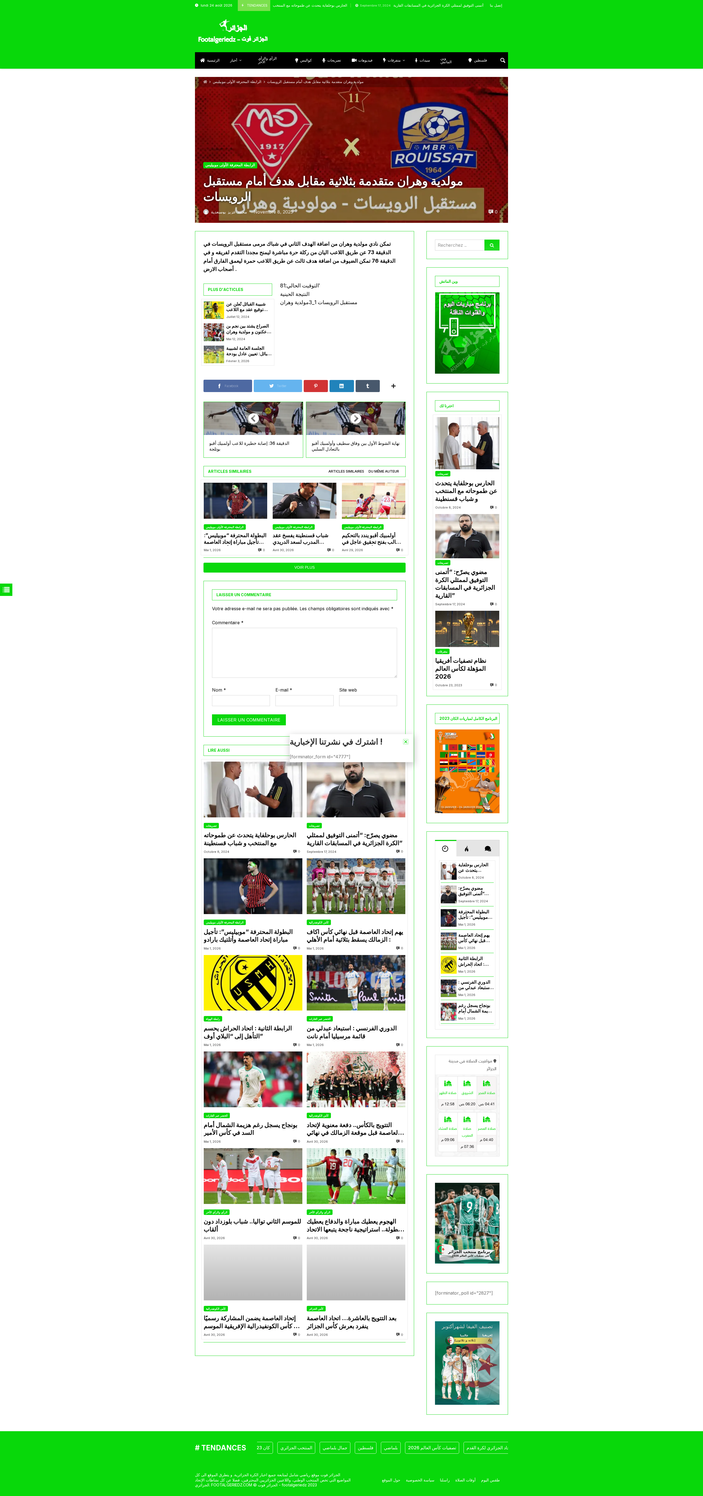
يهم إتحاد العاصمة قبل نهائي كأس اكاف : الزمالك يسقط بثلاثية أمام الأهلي (355, 935)
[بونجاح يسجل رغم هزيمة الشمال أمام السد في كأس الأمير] (253, 1079)
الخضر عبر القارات (320, 1018)
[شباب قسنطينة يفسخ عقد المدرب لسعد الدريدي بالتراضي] (304, 501)
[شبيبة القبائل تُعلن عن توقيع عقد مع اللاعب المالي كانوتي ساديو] (214, 310)
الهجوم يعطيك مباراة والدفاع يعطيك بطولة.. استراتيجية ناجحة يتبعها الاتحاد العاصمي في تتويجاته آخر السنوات (353, 1225)
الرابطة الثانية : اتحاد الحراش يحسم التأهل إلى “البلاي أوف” (248, 1032)
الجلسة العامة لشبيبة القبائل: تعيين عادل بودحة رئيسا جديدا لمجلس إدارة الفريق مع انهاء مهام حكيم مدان (249, 351)
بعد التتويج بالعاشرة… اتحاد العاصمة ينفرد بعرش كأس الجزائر (352, 1322)
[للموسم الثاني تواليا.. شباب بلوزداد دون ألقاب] (253, 1176)
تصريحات (211, 825)
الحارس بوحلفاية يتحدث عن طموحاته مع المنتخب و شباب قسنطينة (250, 838)
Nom (219, 690)
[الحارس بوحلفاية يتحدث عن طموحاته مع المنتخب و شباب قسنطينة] (253, 789)
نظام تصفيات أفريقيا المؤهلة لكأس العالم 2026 (460, 668)
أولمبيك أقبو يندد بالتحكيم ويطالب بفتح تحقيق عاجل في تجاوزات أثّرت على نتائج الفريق (373, 539)
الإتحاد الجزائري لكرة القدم (452, 1447)
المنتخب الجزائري (258, 1447)
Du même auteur (384, 471)
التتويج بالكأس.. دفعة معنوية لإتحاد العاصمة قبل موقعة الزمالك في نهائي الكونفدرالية (353, 1129)
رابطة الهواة (213, 1018)
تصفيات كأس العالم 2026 (394, 1447)
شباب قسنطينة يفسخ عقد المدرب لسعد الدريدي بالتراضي (300, 539)
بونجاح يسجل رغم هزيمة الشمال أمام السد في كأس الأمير (250, 1128)
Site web (348, 690)
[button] (406, 742)
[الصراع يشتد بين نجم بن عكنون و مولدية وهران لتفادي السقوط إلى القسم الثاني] (214, 332)
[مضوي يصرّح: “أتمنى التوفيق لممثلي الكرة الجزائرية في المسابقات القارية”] (356, 789)
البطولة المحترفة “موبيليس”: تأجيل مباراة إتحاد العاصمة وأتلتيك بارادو (235, 539)
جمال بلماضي (296, 1447)
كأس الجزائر (316, 1308)
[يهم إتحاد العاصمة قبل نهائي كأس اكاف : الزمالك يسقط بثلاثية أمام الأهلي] (356, 886)
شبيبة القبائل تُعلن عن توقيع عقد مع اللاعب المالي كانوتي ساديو (246, 307)
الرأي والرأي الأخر (216, 1212)
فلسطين (327, 1447)
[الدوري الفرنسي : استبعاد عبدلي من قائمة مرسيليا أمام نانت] (356, 983)
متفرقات (442, 651)
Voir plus (304, 567)
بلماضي (352, 1447)
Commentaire (228, 622)
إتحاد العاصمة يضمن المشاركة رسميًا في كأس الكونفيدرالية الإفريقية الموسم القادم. (253, 1322)
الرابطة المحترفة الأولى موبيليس (237, 82)
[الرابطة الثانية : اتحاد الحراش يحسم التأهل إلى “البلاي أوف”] (253, 983)
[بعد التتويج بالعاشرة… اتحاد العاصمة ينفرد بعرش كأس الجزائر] (356, 1272)
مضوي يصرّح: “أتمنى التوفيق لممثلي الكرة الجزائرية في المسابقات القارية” (389, 5)
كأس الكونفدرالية (319, 922)
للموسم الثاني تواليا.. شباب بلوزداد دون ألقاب (252, 1225)
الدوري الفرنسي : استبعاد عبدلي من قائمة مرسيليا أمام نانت (352, 1032)
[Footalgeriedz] (233, 31)
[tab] (346, 471)
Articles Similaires (346, 471)
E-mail (283, 690)
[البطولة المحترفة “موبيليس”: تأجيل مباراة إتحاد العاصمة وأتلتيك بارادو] (235, 501)
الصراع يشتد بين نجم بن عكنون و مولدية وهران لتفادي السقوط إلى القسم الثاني (247, 329)
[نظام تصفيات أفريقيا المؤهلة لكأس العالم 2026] (467, 629)
